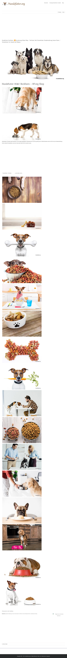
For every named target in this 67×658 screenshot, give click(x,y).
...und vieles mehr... (19, 173)
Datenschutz (44, 656)
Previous (59, 12)
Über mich (39, 656)
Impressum (48, 656)
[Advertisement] (33, 26)
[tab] (7, 173)
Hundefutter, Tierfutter (7, 173)
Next (63, 12)
